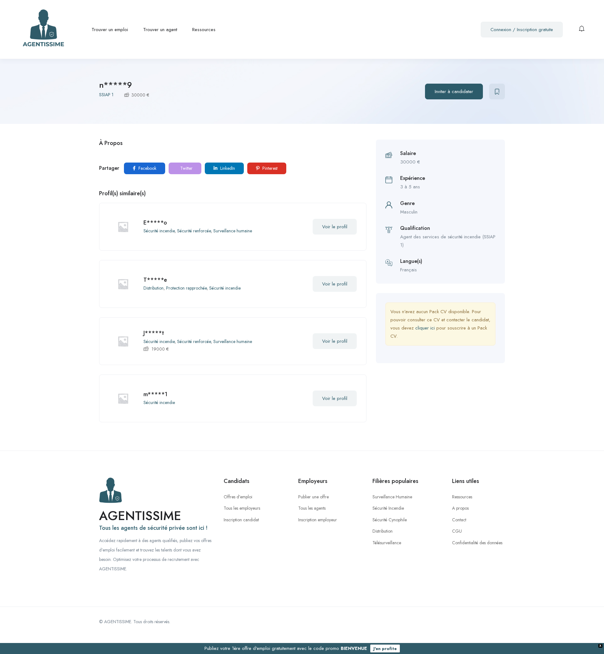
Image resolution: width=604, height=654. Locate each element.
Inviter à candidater (454, 91)
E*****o (155, 223)
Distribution (153, 288)
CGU (457, 531)
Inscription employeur (317, 520)
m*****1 (155, 394)
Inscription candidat (241, 520)
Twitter (186, 168)
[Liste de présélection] (497, 91)
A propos (460, 508)
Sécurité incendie (159, 231)
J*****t (153, 333)
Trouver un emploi (110, 29)
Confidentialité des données (477, 543)
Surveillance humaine (232, 231)
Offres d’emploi (238, 497)
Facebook (146, 168)
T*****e (155, 280)
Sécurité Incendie (388, 508)
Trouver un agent (160, 29)
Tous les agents (312, 508)
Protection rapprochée (186, 288)
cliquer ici (425, 327)
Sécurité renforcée (194, 231)
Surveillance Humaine (392, 497)
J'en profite (385, 648)
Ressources (203, 29)
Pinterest (269, 168)
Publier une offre (313, 497)
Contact (459, 520)
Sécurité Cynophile (389, 520)
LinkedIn (227, 168)
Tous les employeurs (242, 508)
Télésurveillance (386, 543)
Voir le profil (334, 226)
